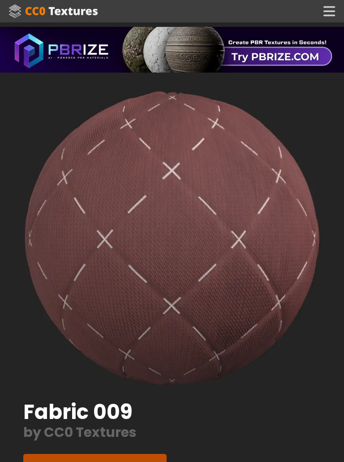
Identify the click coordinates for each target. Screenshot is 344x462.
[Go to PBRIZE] (172, 49)
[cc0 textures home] (53, 11)
